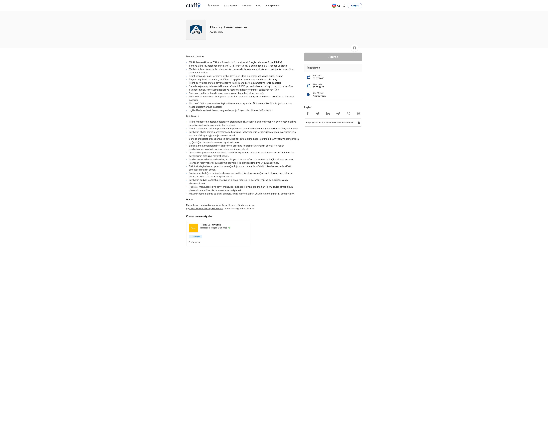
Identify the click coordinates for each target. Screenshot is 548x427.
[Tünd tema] (343, 5)
